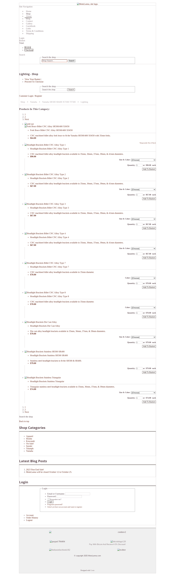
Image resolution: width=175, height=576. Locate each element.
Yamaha (33, 102)
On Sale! (30, 443)
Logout (29, 520)
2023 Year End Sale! (35, 469)
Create (92, 570)
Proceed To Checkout (34, 82)
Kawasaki (30, 441)
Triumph (29, 448)
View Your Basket (32, 79)
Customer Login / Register (30, 96)
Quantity (131, 165)
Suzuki (29, 446)
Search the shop (26, 416)
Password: (51, 496)
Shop (23, 102)
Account (29, 515)
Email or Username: (56, 494)
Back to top (24, 421)
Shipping (30, 33)
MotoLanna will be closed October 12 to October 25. (49, 472)
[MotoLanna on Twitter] (121, 550)
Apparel (29, 436)
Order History (32, 518)
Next (27, 119)
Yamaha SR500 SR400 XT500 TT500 (59, 102)
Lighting (84, 102)
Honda (29, 439)
